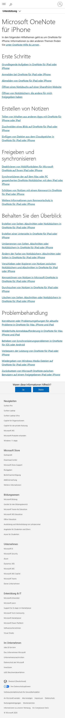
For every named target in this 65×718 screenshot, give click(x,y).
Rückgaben (8, 470)
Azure (6, 558)
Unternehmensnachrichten (14, 657)
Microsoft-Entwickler (12, 598)
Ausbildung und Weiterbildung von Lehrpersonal (22, 524)
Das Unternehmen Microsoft (15, 652)
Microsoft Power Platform (13, 623)
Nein (41, 389)
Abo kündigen (27, 698)
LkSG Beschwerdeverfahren (14, 672)
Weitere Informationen (12, 485)
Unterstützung (10, 10)
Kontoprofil (8, 455)
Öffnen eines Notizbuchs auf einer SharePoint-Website (31, 86)
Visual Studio (9, 633)
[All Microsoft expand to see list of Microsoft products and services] (4, 4)
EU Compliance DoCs (40, 708)
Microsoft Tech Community (14, 613)
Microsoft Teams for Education (15, 509)
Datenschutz (50, 698)
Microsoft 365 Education (13, 514)
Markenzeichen (29, 703)
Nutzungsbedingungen (12, 703)
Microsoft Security (11, 553)
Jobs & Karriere (10, 647)
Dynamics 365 (9, 563)
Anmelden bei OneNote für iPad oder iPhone (26, 74)
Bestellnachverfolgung (12, 475)
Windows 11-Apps (11, 440)
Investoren (8, 667)
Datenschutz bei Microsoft (14, 662)
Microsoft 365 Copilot (12, 573)
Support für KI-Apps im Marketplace (17, 608)
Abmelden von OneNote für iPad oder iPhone (26, 80)
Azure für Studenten (11, 534)
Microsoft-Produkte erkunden (15, 435)
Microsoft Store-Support (13, 465)
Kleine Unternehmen (12, 583)
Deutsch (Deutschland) (17, 681)
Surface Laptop (9, 410)
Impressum (39, 698)
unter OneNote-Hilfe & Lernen (22, 44)
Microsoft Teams (10, 578)
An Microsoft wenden (12, 698)
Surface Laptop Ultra (12, 415)
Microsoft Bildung (10, 499)
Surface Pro (8, 405)
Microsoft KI (8, 548)
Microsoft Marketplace (12, 618)
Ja (23, 389)
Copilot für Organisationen (14, 420)
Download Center (10, 460)
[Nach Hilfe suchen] (11, 4)
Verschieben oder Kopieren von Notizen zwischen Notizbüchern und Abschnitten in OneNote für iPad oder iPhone (30, 267)
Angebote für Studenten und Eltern (17, 529)
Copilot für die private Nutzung (15, 425)
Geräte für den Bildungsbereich (16, 504)
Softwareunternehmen (12, 628)
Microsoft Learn (10, 603)
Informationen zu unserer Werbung (17, 708)
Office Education (10, 519)
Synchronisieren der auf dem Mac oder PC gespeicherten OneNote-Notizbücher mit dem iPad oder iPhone (32, 180)
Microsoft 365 (9, 430)
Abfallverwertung (10, 480)
